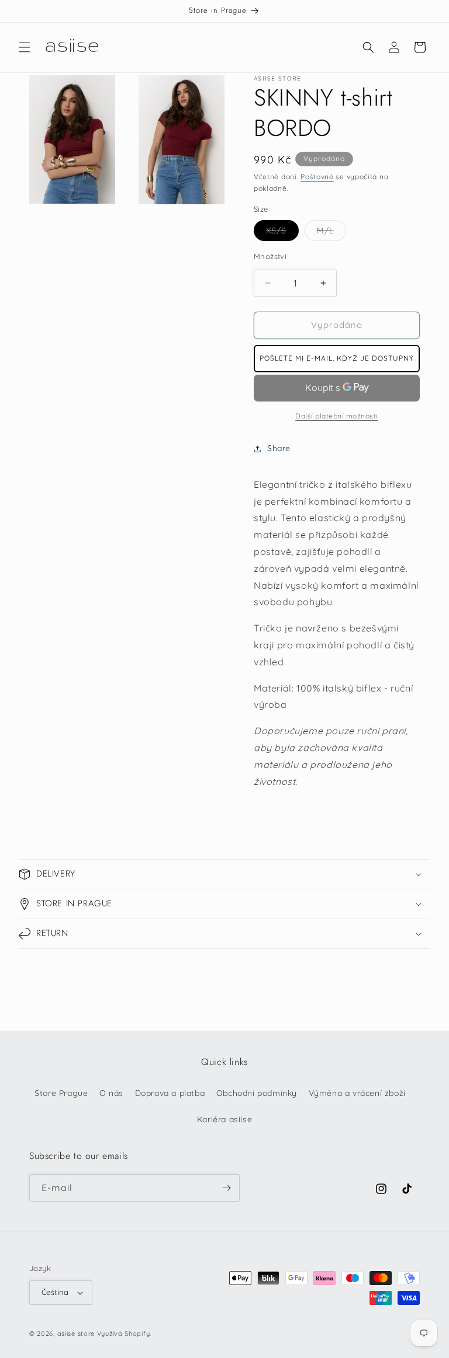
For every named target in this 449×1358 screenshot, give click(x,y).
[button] (24, 47)
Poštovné (317, 176)
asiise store (76, 1333)
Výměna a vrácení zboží (357, 1093)
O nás (111, 1093)
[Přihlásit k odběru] (226, 1188)
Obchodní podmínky (256, 1093)
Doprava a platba (170, 1093)
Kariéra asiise (224, 1119)
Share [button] (279, 448)
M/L (331, 233)
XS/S (282, 233)
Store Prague (61, 1093)
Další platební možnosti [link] (336, 415)
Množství (270, 256)
